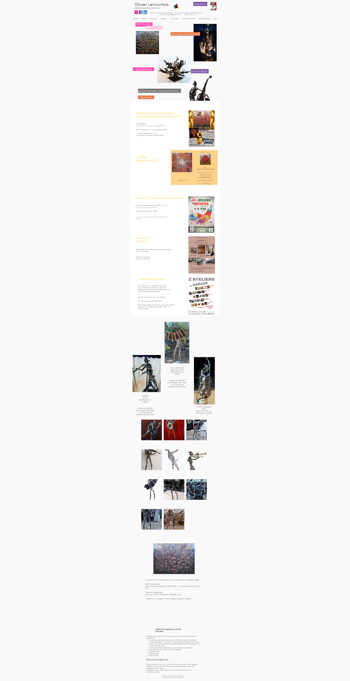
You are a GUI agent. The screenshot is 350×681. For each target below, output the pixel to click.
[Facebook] (141, 12)
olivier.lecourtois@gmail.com (170, 14)
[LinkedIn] (145, 12)
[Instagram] (136, 12)
